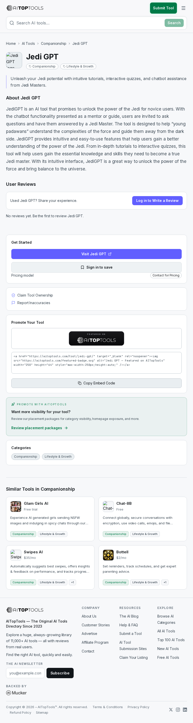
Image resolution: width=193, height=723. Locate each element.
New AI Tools (168, 648)
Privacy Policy (138, 707)
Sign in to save (99, 267)
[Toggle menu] (183, 8)
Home (11, 43)
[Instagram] (178, 710)
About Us (89, 616)
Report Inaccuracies (33, 303)
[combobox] (89, 23)
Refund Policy (20, 712)
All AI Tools (166, 631)
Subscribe (60, 673)
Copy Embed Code (99, 383)
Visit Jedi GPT (93, 254)
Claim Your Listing (133, 657)
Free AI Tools (168, 657)
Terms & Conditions (107, 707)
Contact (88, 651)
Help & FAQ (128, 625)
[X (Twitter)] (171, 710)
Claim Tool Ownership (35, 295)
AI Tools (28, 43)
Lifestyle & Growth (80, 66)
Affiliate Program (95, 642)
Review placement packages (36, 428)
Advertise (89, 633)
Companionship (53, 43)
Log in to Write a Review (157, 200)
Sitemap (42, 712)
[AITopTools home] (25, 8)
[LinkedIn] (185, 710)
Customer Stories (96, 625)
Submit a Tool (130, 633)
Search (174, 23)
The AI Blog (128, 616)
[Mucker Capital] (16, 692)
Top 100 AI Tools (171, 640)
